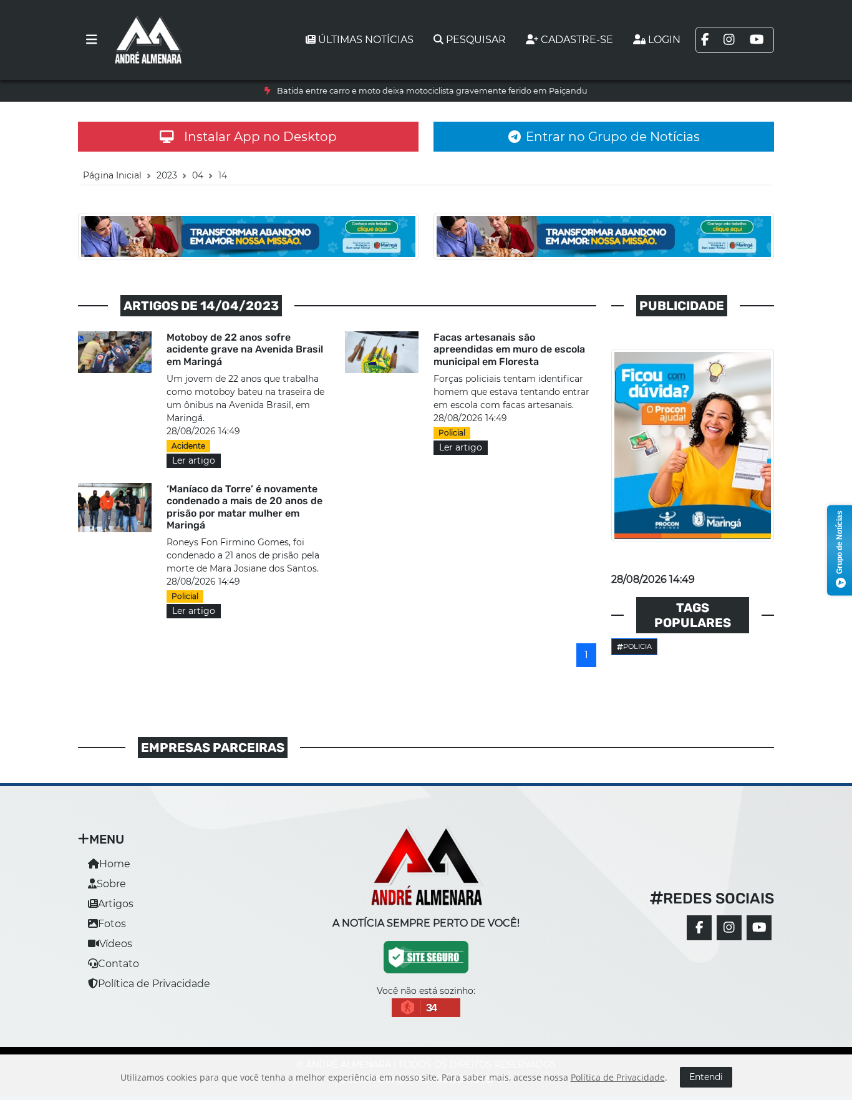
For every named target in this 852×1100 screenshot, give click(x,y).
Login (664, 40)
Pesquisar (476, 40)
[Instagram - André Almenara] (729, 927)
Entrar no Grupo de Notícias (613, 136)
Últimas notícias (366, 40)
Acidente (188, 445)
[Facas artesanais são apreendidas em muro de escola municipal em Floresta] (382, 352)
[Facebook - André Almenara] (699, 927)
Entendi (706, 1077)
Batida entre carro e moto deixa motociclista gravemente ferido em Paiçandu (432, 90)
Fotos (112, 924)
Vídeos (115, 944)
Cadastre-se (577, 40)
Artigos (115, 904)
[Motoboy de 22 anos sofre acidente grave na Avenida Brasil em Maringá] (115, 352)
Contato (118, 964)
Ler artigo (193, 460)
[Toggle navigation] (91, 40)
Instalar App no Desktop (260, 136)
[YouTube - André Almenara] (759, 927)
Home (114, 864)
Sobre (111, 884)
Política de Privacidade (154, 984)
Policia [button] (637, 646)
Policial (451, 432)
